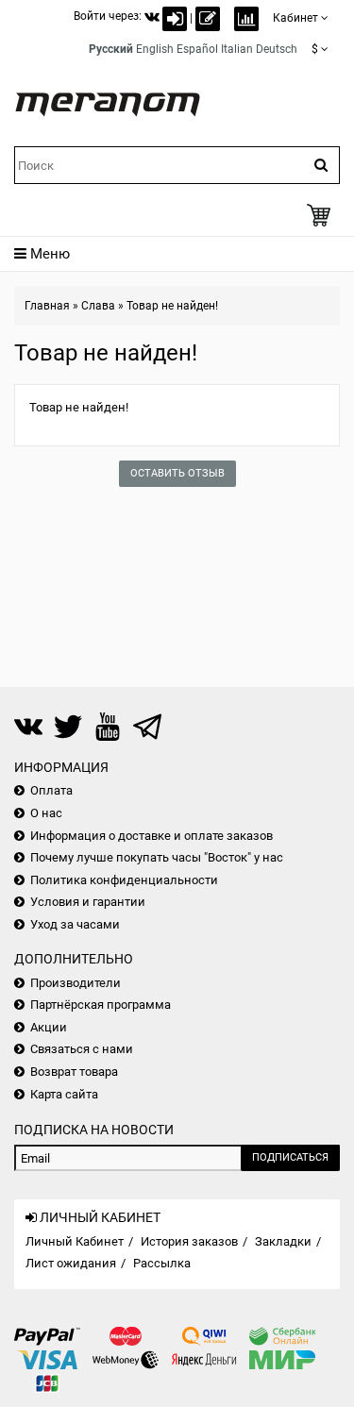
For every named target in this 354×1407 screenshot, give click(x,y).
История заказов (189, 1241)
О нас (46, 813)
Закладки (283, 1241)
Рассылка (162, 1263)
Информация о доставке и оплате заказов (151, 836)
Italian (237, 49)
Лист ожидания (70, 1263)
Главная (47, 305)
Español (197, 49)
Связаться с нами (81, 1049)
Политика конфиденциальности (124, 880)
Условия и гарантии (87, 902)
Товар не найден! (172, 305)
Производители (75, 983)
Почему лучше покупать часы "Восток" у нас (156, 857)
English (155, 49)
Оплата (51, 790)
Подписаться (290, 1157)
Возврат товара (74, 1071)
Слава (98, 305)
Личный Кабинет (74, 1241)
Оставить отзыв (177, 473)
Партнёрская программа (100, 1004)
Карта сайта (64, 1094)
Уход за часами (75, 924)
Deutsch (276, 49)
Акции (48, 1027)
